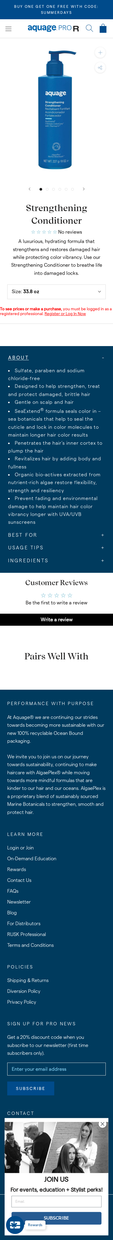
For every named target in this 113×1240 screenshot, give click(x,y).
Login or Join (20, 847)
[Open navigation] (8, 28)
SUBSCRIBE (57, 1218)
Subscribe (31, 1088)
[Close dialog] (103, 1124)
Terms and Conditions (30, 945)
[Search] (89, 29)
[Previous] (29, 189)
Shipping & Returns (28, 980)
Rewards (16, 869)
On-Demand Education (31, 858)
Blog (12, 912)
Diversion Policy (23, 991)
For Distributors (23, 923)
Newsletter (19, 901)
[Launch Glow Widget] (15, 1225)
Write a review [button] (57, 619)
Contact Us (19, 880)
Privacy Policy (21, 1002)
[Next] (84, 189)
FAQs (12, 891)
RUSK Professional (26, 934)
